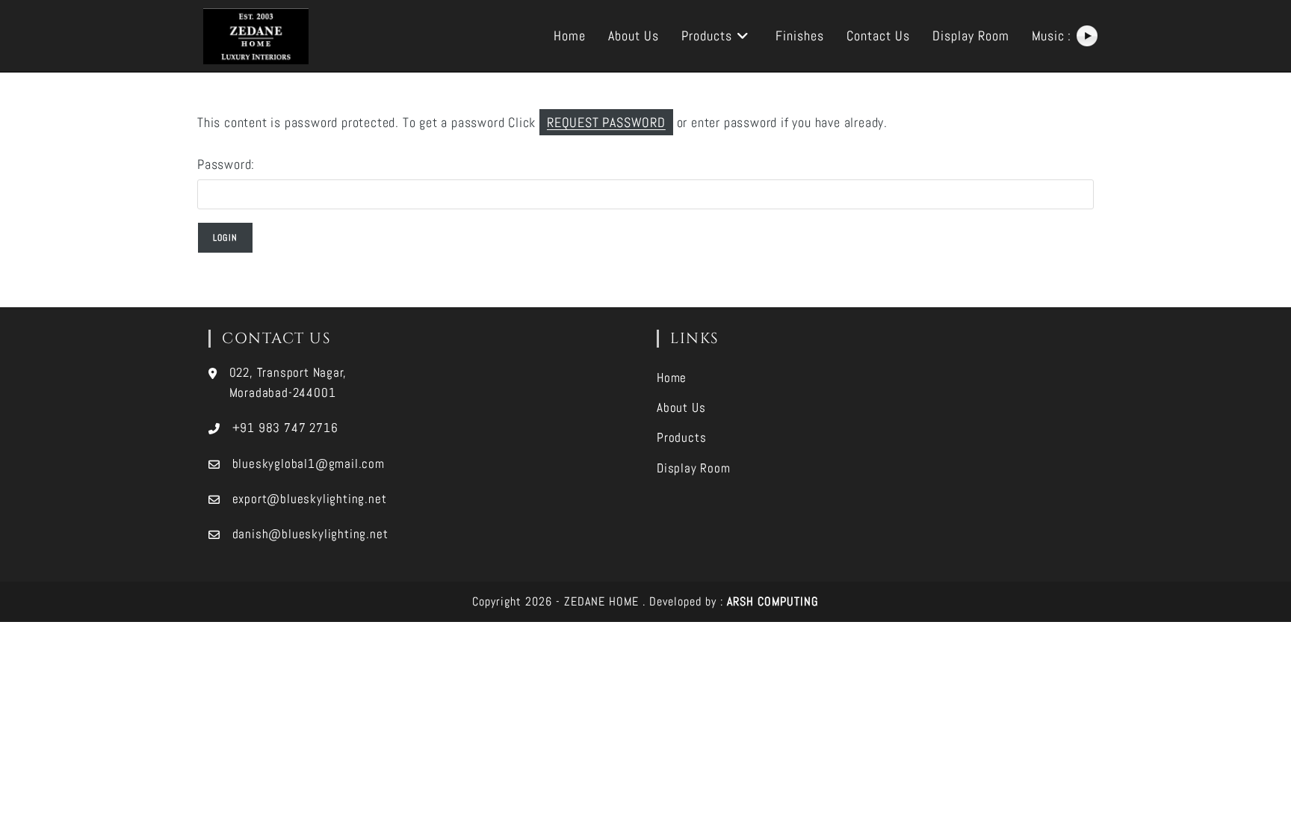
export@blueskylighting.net (309, 498)
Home (672, 377)
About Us (681, 407)
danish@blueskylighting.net (310, 534)
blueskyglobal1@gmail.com (308, 463)
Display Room (694, 468)
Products (681, 437)
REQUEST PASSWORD (606, 122)
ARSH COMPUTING (773, 601)
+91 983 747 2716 (285, 427)
